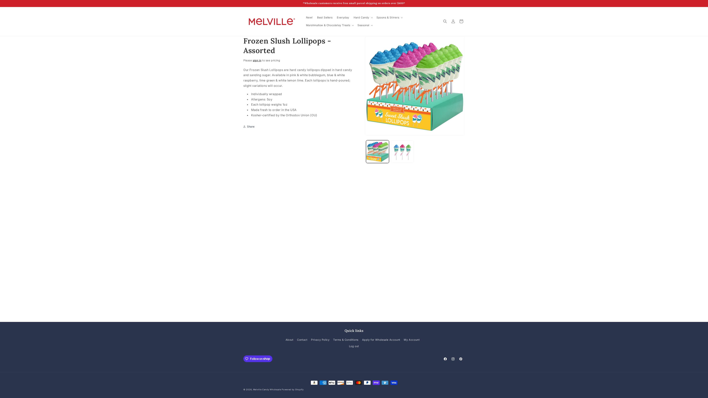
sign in (257, 60)
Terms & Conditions (345, 339)
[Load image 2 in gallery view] (402, 151)
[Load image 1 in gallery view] (377, 151)
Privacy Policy (320, 339)
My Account (412, 339)
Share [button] (251, 126)
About (290, 339)
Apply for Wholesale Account (381, 339)
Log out (354, 346)
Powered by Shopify (293, 389)
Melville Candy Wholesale (267, 389)
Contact (302, 339)
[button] (362, 17)
